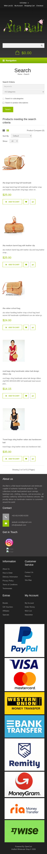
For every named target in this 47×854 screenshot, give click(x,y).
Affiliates (6, 611)
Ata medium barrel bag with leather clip (19, 245)
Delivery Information (10, 577)
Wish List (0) (8, 6)
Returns (28, 576)
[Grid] (4, 131)
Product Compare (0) (35, 130)
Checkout (39, 6)
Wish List (28, 611)
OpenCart (28, 846)
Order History (30, 607)
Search (26, 74)
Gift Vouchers (8, 607)
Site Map (28, 580)
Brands (5, 603)
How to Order (8, 573)
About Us (6, 569)
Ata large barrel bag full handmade (17, 183)
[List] (8, 131)
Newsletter (29, 615)
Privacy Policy (8, 581)
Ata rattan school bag (11, 308)
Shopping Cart (29, 6)
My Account (18, 6)
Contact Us (29, 572)
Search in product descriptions (16, 103)
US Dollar (23, 3)
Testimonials (7, 588)
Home (20, 74)
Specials (6, 615)
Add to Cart (13, 202)
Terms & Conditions (10, 585)
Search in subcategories (14, 98)
